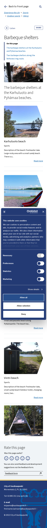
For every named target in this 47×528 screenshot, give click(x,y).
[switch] (40, 263)
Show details (33, 289)
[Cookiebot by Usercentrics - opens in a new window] (28, 211)
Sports (25, 12)
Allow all (23, 297)
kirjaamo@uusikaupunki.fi (15, 505)
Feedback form (11, 473)
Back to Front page (19, 6)
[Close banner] (43, 212)
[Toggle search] (40, 6)
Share (38, 28)
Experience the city (12, 12)
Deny (23, 314)
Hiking (25, 16)
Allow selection (23, 306)
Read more (38, 161)
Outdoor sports (13, 16)
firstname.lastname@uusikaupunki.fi (20, 508)
